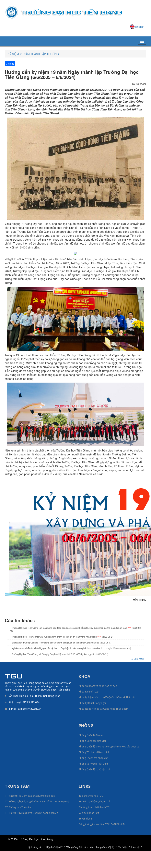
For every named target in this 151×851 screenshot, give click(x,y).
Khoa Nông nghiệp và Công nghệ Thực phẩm (103, 708)
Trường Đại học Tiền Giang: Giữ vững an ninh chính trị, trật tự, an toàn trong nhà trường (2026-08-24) (63, 636)
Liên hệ (135, 847)
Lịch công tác (35, 847)
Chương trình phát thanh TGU (95, 807)
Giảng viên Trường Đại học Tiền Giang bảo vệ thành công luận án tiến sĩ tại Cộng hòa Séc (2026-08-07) (62, 642)
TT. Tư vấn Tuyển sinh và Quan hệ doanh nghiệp (31, 813)
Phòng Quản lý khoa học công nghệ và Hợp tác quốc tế (109, 746)
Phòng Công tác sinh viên (93, 741)
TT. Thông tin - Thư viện (18, 807)
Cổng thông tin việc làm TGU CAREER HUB (102, 824)
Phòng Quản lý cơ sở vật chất (94, 769)
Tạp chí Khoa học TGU (91, 795)
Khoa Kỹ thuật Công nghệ (93, 703)
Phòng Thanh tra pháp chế (93, 758)
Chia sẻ (10, 63)
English (139, 27)
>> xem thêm (137, 658)
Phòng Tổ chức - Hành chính (94, 752)
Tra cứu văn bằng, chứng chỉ (94, 801)
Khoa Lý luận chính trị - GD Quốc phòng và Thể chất (107, 697)
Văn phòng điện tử (76, 847)
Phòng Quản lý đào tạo (91, 735)
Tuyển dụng (85, 818)
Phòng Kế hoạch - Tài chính (94, 763)
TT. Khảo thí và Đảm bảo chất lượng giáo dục (30, 795)
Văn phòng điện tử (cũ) (102, 847)
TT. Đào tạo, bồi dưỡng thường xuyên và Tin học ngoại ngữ (37, 801)
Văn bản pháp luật (89, 813)
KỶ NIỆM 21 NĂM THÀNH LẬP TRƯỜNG (33, 54)
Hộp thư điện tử (54, 847)
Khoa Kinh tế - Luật (89, 691)
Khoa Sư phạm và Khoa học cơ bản (98, 686)
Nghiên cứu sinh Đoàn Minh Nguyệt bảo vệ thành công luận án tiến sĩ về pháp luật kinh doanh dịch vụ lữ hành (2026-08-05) (71, 648)
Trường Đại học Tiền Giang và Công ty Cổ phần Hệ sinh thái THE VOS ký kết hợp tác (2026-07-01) (60, 654)
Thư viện (122, 847)
